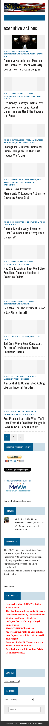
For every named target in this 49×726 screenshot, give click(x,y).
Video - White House (25, 143)
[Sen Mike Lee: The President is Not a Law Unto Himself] (24, 296)
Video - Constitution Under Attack (20, 180)
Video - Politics (11, 140)
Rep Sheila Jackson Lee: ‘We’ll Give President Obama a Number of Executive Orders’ (24, 272)
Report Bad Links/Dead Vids (17, 500)
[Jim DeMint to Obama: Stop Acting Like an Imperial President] (24, 371)
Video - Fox (9, 337)
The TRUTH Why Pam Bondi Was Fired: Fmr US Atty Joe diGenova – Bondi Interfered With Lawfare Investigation (23, 553)
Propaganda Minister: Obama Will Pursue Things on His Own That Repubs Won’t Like (23, 151)
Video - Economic (12, 222)
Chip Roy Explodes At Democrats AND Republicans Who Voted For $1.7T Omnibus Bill (22, 564)
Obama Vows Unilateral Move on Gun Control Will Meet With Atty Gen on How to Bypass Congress (23, 64)
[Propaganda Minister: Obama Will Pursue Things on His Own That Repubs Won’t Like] (24, 135)
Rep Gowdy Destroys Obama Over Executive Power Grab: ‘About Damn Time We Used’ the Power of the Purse (24, 109)
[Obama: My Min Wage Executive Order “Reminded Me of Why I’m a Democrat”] (24, 217)
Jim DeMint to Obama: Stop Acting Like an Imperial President (24, 385)
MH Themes (39, 723)
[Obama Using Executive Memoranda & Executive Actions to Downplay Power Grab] (24, 175)
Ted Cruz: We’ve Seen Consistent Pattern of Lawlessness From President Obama (23, 347)
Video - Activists (11, 376)
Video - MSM (9, 412)
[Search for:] (24, 709)
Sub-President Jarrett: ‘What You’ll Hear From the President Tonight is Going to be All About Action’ (24, 422)
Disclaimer (9, 585)
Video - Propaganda (28, 140)
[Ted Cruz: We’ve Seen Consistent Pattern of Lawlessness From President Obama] (24, 332)
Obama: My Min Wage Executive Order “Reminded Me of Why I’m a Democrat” (24, 232)
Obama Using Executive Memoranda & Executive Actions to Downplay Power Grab (24, 193)
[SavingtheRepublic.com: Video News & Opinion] (24, 7)
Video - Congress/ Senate (15, 93)
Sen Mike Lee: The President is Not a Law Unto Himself (24, 310)
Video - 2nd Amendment (14, 51)
